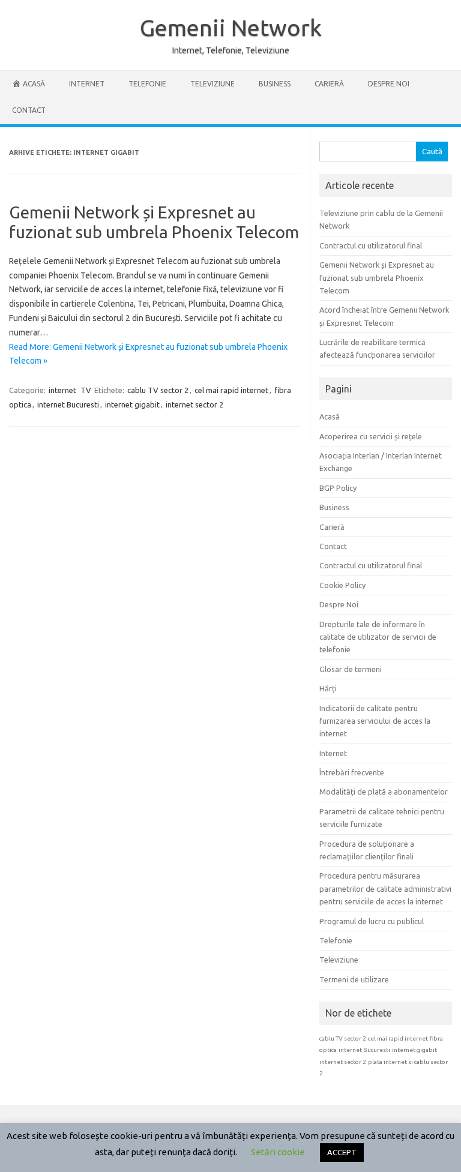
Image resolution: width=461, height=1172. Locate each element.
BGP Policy (338, 488)
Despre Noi (388, 84)
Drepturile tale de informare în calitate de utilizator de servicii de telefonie (377, 637)
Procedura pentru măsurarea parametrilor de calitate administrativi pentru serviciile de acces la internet (385, 888)
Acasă (329, 416)
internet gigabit (132, 404)
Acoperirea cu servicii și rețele (370, 436)
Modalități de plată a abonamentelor (383, 791)
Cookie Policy (342, 585)
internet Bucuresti (68, 404)
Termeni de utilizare (354, 979)
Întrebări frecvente (351, 772)
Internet (86, 84)
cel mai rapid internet (231, 390)
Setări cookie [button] (278, 1152)
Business (275, 84)
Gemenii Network (231, 27)
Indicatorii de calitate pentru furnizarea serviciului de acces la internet (374, 721)
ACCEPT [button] (342, 1152)
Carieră (329, 84)
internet (62, 390)
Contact (29, 110)
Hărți (328, 688)
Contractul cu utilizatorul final (370, 245)
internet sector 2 (194, 404)
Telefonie (147, 84)
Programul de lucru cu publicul (371, 921)
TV (85, 390)
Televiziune (212, 84)
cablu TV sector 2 (157, 390)
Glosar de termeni (350, 669)
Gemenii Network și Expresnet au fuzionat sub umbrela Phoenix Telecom (376, 277)
